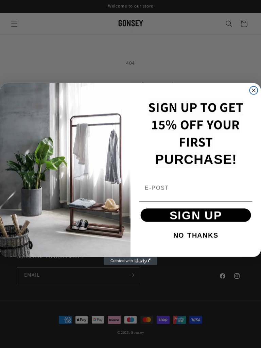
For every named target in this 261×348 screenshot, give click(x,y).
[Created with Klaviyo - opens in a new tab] (130, 261)
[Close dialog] (254, 90)
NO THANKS (196, 235)
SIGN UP (196, 215)
